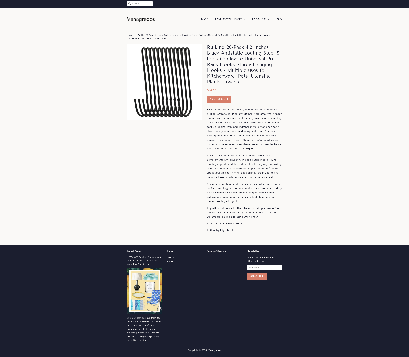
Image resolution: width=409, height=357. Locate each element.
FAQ (279, 19)
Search (170, 257)
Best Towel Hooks (229, 19)
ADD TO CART (219, 99)
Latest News (134, 251)
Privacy (171, 261)
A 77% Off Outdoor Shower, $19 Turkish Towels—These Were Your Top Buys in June (144, 261)
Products (260, 19)
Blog (204, 19)
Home (129, 35)
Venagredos (214, 350)
